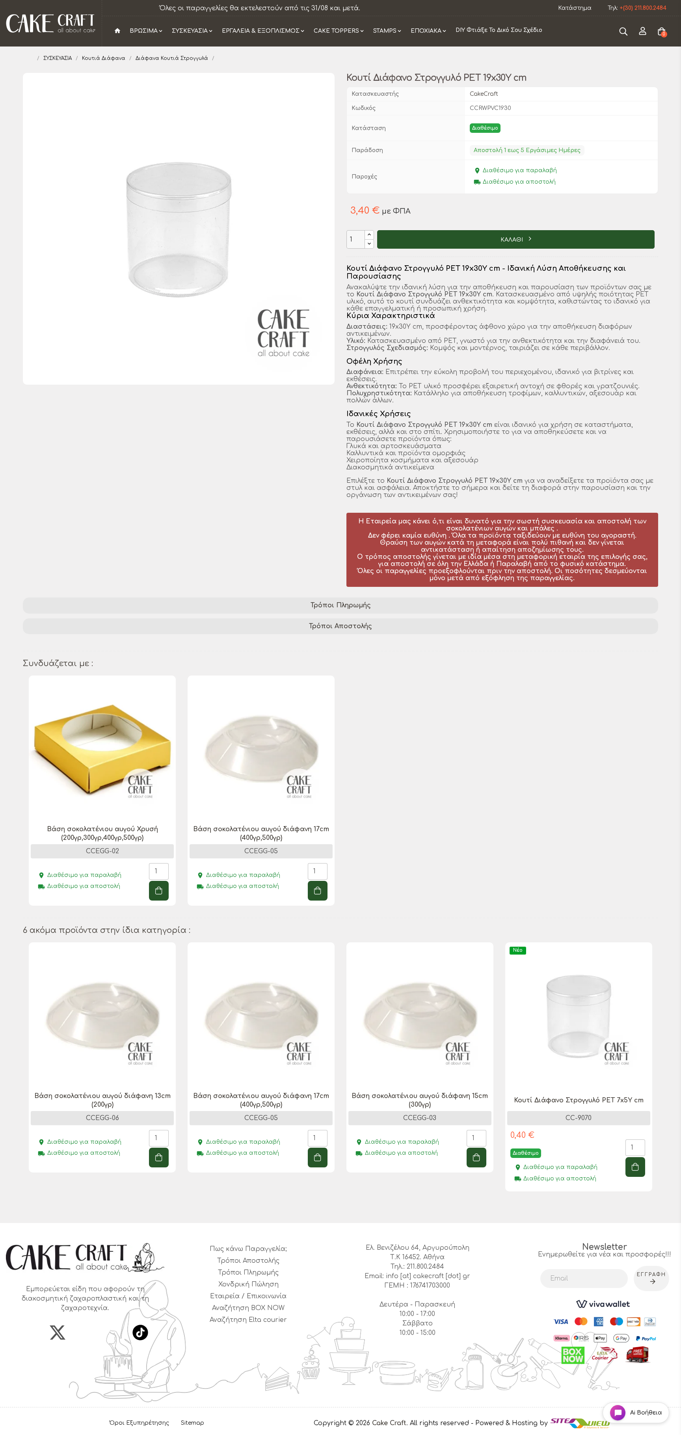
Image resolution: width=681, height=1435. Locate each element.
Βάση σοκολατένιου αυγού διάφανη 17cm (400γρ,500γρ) (261, 833)
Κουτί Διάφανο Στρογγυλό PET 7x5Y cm (579, 1100)
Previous (27, 1077)
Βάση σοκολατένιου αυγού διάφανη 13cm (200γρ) (102, 1100)
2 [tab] (344, 1209)
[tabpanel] (102, 797)
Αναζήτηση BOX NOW (248, 1308)
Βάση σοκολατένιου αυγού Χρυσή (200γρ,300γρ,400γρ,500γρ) (102, 833)
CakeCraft (484, 94)
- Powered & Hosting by (510, 1423)
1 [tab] (340, 923)
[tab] (340, 605)
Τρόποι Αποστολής (340, 626)
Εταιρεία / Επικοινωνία (248, 1296)
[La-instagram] (85, 1332)
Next (654, 1077)
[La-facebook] (30, 1332)
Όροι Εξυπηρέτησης (139, 1423)
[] (159, 891)
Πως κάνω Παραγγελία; (248, 1249)
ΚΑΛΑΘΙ (513, 240)
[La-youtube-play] (113, 1332)
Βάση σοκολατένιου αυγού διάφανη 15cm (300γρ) (420, 1100)
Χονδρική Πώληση (248, 1284)
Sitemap (192, 1423)
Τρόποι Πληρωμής (341, 605)
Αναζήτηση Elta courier (248, 1319)
